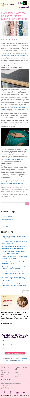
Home (8, 187)
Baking (12, 323)
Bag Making (5, 226)
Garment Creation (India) (9, 186)
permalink (13, 196)
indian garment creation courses (13, 193)
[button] (24, 7)
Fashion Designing (7, 216)
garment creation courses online (20, 189)
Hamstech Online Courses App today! (12, 183)
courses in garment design (18, 187)
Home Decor (5, 223)
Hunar (15, 39)
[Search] (27, 203)
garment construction (6, 189)
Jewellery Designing (7, 219)
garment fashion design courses (9, 191)
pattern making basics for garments (13, 193)
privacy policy (19, 360)
